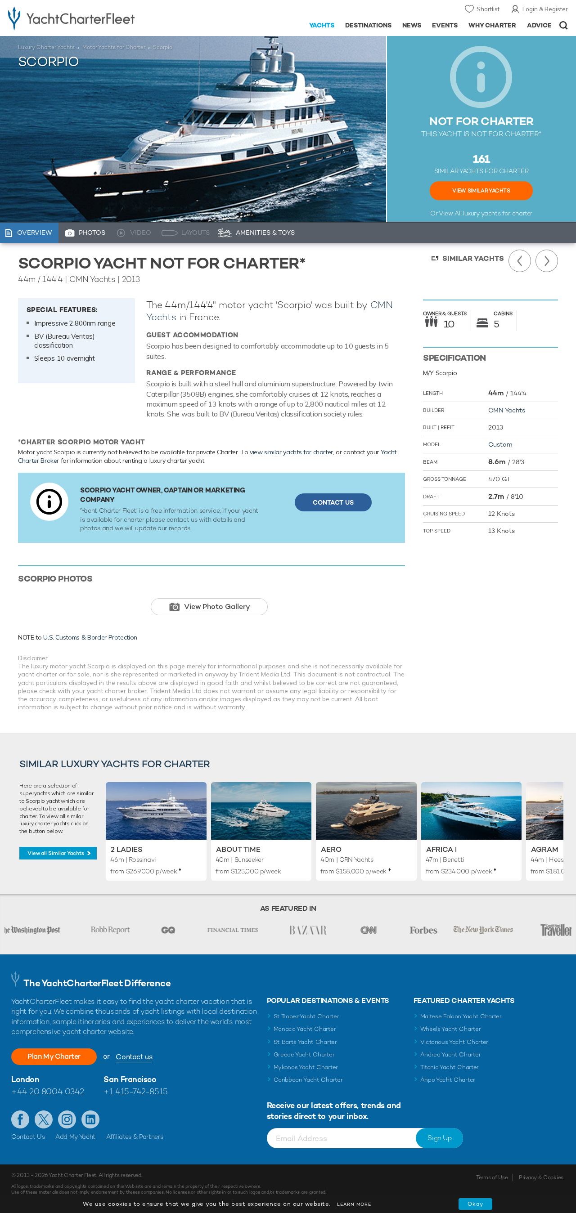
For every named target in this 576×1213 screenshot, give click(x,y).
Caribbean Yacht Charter (308, 1079)
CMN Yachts (506, 410)
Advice (539, 25)
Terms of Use (492, 1177)
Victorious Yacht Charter (454, 1042)
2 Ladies (127, 849)
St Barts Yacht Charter (305, 1042)
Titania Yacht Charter (449, 1067)
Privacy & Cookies (541, 1177)
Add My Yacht (75, 1136)
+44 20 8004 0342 (47, 1091)
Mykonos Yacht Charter (306, 1067)
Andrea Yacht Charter (450, 1054)
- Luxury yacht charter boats (89, 18)
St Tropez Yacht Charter (306, 1016)
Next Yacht (547, 261)
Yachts (322, 25)
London (25, 1079)
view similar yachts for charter (291, 452)
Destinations (368, 25)
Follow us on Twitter (44, 1119)
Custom (500, 444)
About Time (238, 849)
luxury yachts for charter (497, 213)
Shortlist (488, 9)
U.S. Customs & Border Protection (90, 637)
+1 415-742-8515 (135, 1091)
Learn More (354, 1204)
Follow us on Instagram (67, 1119)
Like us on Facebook (20, 1119)
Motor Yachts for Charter (113, 47)
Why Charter (492, 25)
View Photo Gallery (217, 606)
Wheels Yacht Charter (450, 1029)
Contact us (134, 1056)
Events (445, 25)
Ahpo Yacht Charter (447, 1079)
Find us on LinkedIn (90, 1119)
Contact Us (333, 502)
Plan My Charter (54, 1056)
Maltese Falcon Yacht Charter (461, 1016)
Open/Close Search (563, 25)
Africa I (441, 849)
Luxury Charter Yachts (46, 47)
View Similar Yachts (481, 190)
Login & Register (545, 9)
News (411, 25)
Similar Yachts (473, 258)
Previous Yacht (519, 261)
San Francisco (130, 1079)
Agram (544, 849)
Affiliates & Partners (134, 1136)
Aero (331, 849)
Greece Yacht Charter (304, 1054)
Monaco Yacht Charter (305, 1029)
